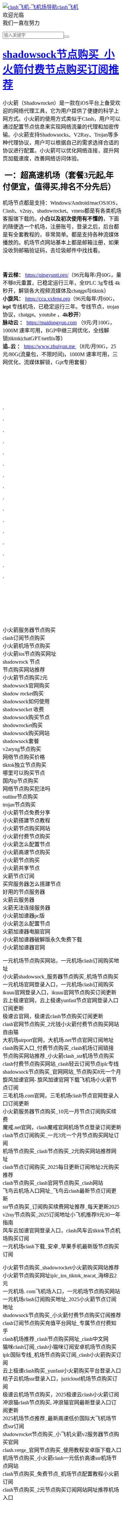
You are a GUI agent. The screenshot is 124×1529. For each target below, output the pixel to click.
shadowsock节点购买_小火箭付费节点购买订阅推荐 (61, 69)
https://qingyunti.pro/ (46, 275)
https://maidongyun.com (51, 322)
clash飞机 (67, 7)
